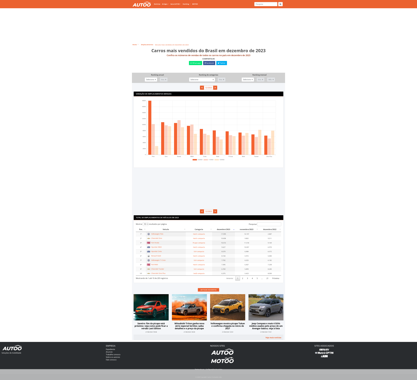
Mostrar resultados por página (151, 224)
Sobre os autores (113, 357)
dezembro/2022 (269, 229)
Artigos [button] (165, 4)
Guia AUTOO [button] (175, 4)
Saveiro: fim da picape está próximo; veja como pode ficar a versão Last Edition (151, 326)
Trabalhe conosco (113, 354)
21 (267, 278)
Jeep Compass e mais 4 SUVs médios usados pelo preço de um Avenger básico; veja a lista (266, 326)
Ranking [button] (186, 4)
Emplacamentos (147, 45)
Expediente (110, 349)
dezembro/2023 (223, 229)
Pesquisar (253, 224)
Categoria (199, 229)
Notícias (157, 4)
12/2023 (208, 87)
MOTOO (195, 4)
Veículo (166, 229)
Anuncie (109, 352)
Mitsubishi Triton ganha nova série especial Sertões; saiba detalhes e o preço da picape (189, 326)
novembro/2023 (246, 229)
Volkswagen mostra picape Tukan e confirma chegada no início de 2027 (228, 326)
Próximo (275, 278)
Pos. (141, 229)
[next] (215, 88)
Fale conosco (111, 360)
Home (134, 45)
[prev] (202, 88)
